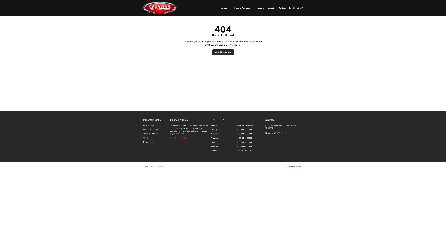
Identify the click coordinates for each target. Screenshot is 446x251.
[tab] (217, 120)
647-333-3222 (279, 133)
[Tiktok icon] (301, 8)
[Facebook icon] (290, 8)
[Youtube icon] (297, 8)
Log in (146, 166)
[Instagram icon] (294, 8)
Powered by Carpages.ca (293, 166)
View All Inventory (223, 52)
